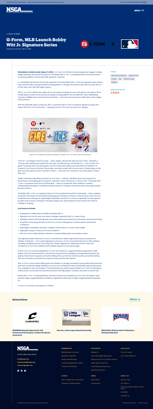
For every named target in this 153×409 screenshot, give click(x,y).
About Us (125, 376)
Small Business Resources (100, 366)
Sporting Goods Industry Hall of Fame (132, 388)
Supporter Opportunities (71, 383)
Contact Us (125, 396)
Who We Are (125, 380)
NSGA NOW (95, 380)
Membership (67, 348)
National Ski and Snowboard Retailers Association (46, 2)
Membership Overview (70, 352)
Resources (95, 348)
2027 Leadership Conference (73, 380)
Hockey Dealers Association (16, 2)
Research (94, 352)
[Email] (118, 93)
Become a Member (140, 2)
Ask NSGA (124, 392)
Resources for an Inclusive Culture (104, 359)
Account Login (126, 2)
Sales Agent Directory (99, 363)
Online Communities (69, 366)
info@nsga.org (23, 359)
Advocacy (125, 348)
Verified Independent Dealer (72, 363)
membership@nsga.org (26, 362)
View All (134, 299)
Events (65, 376)
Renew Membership (69, 359)
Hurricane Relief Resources (101, 356)
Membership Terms (129, 403)
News (93, 376)
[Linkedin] (114, 93)
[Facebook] (112, 93)
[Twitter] (116, 93)
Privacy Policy (143, 403)
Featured (9, 49)
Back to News (14, 34)
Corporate (17, 49)
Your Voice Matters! (128, 356)
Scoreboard (95, 383)
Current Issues (126, 352)
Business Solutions (98, 370)
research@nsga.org (24, 365)
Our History (125, 383)
